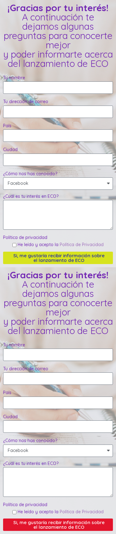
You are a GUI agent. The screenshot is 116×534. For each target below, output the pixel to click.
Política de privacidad (25, 237)
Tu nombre (14, 77)
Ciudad (10, 149)
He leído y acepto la (61, 244)
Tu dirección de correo (25, 101)
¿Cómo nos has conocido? (30, 173)
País (7, 125)
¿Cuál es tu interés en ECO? (30, 196)
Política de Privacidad (82, 244)
